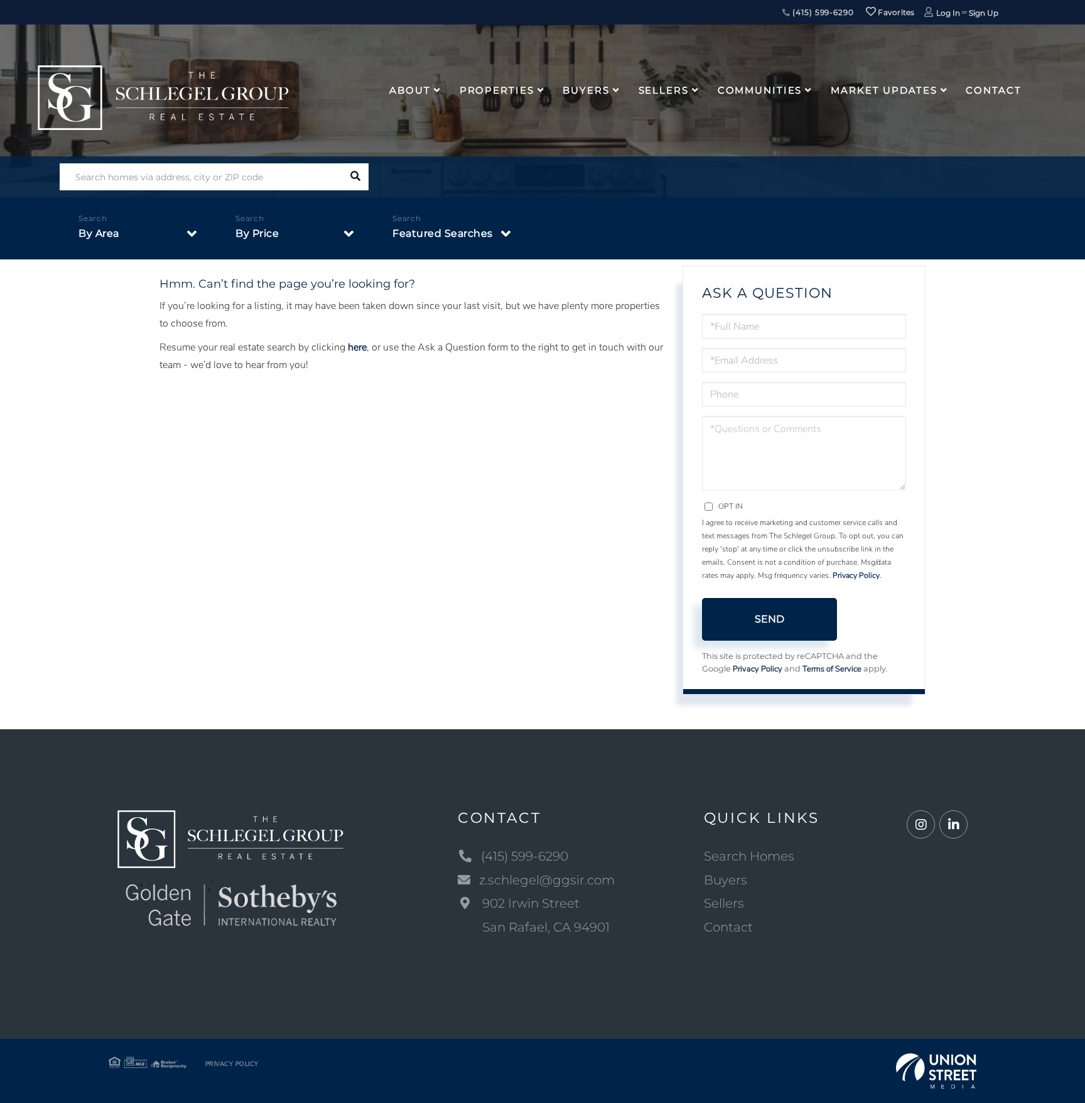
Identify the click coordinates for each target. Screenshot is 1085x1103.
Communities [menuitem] (760, 90)
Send (769, 619)
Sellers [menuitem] (664, 90)
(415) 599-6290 (821, 12)
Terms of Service (831, 669)
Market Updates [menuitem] (884, 90)
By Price (257, 233)
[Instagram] (920, 825)
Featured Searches (442, 233)
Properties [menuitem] (497, 90)
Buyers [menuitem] (586, 90)
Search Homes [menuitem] (749, 856)
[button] (355, 176)
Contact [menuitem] (993, 90)
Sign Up (983, 13)
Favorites (895, 12)
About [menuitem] (409, 90)
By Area (98, 233)
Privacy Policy (856, 575)
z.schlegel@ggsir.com (547, 880)
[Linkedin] (953, 825)
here (357, 347)
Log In (948, 13)
